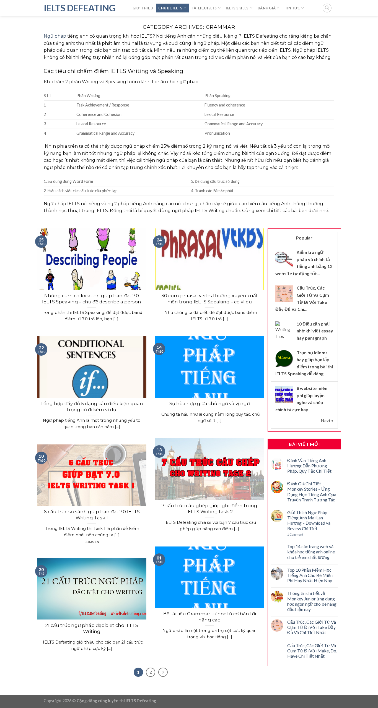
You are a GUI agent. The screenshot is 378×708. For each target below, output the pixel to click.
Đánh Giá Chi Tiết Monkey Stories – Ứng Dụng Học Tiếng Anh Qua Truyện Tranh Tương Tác (311, 491)
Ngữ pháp (55, 36)
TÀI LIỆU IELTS (204, 8)
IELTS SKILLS (237, 8)
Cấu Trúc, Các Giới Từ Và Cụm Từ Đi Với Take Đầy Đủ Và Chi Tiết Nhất (311, 627)
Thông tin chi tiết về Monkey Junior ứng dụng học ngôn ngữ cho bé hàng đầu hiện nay (311, 601)
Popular (304, 237)
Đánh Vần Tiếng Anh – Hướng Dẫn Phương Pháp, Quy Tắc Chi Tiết (309, 465)
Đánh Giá (267, 8)
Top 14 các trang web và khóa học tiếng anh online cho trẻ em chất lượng (311, 551)
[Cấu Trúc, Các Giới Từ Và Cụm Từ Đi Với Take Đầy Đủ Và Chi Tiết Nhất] (284, 293)
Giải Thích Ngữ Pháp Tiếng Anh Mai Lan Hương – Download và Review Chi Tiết (308, 520)
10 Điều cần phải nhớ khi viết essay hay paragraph (315, 330)
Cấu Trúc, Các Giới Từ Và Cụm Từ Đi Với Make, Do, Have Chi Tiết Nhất (312, 650)
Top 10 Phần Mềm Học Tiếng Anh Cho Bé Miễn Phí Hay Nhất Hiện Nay (310, 575)
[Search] (327, 8)
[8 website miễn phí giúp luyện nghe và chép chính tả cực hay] (284, 394)
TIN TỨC (292, 8)
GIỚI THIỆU (143, 8)
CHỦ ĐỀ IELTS (170, 8)
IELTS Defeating (80, 8)
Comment (295, 534)
